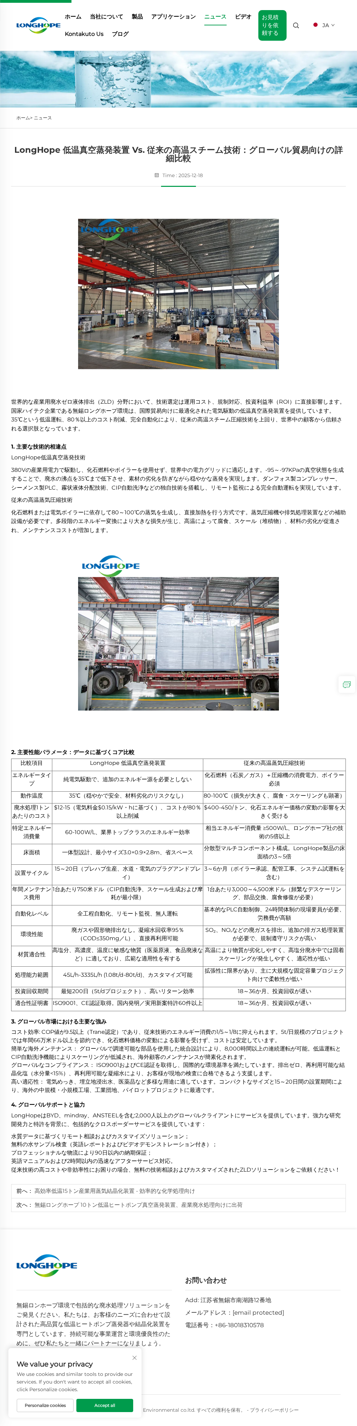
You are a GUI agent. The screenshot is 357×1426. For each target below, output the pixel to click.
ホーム (73, 16)
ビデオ (243, 16)
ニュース (215, 16)
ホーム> (24, 117)
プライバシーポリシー (274, 1410)
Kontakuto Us (84, 34)
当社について (106, 16)
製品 (137, 16)
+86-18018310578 (239, 1325)
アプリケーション (173, 16)
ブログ (120, 34)
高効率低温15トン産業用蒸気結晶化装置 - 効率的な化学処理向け (114, 1191)
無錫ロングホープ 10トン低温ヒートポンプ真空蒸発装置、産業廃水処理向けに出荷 (138, 1205)
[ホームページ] (38, 25)
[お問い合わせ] (347, 684)
